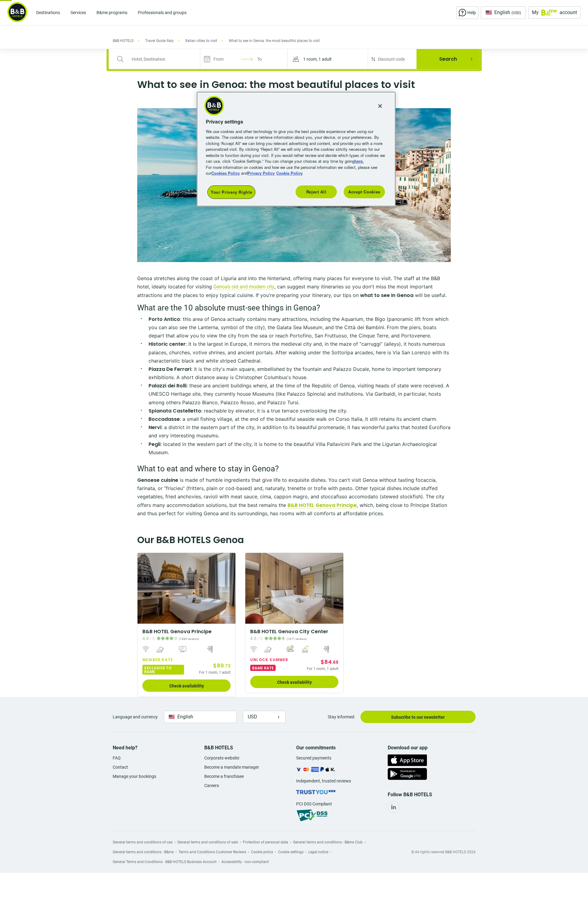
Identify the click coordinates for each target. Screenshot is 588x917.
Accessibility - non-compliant (245, 862)
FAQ (117, 757)
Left (144, 588)
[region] (296, 149)
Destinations (48, 12)
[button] (327, 59)
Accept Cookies (364, 192)
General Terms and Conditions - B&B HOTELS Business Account (165, 862)
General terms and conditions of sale (207, 842)
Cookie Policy (289, 173)
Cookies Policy (225, 173)
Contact (120, 767)
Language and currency (135, 716)
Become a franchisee (224, 776)
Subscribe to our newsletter (418, 717)
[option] (186, 625)
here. (359, 161)
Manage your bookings (134, 776)
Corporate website (221, 757)
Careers (211, 785)
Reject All (316, 192)
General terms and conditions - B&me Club (328, 842)
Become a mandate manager (231, 767)
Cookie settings (290, 852)
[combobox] (158, 59)
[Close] (380, 106)
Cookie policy (262, 852)
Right (229, 588)
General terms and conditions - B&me (143, 852)
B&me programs (111, 12)
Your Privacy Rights (231, 192)
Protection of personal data (265, 842)
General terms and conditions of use (142, 842)
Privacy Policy (261, 173)
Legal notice (318, 852)
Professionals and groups (162, 12)
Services (78, 12)
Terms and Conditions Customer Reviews (212, 852)
